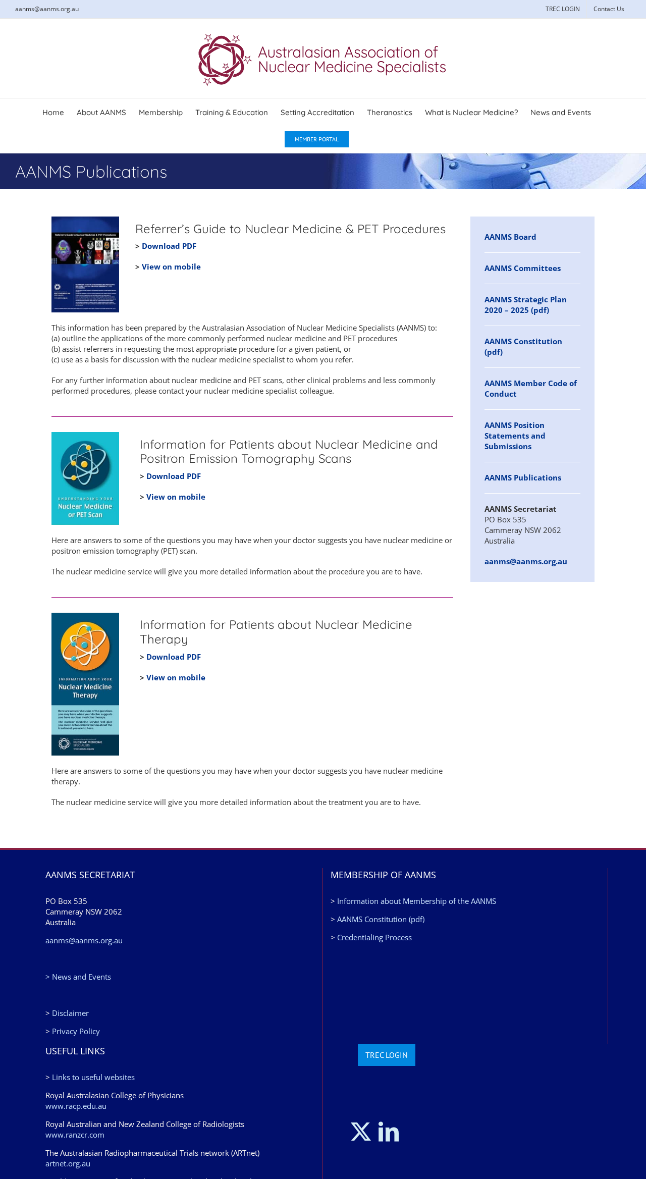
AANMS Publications (522, 477)
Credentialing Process (374, 937)
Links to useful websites (93, 1077)
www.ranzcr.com (74, 1135)
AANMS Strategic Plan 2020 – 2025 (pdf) (525, 304)
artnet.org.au (67, 1163)
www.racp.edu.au (75, 1106)
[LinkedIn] (389, 1131)
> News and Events (78, 977)
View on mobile (171, 266)
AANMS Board (510, 237)
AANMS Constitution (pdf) (380, 919)
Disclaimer (70, 1013)
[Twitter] (361, 1131)
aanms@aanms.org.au (47, 9)
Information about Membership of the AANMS (416, 901)
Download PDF (169, 246)
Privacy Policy (76, 1031)
